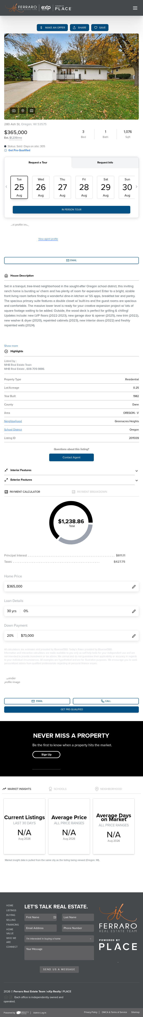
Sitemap (135, 1012)
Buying (10, 915)
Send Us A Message (59, 969)
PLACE (67, 991)
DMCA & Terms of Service (114, 1012)
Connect (12, 946)
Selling (11, 920)
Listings (11, 910)
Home (9, 905)
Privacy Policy (90, 1012)
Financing (12, 924)
